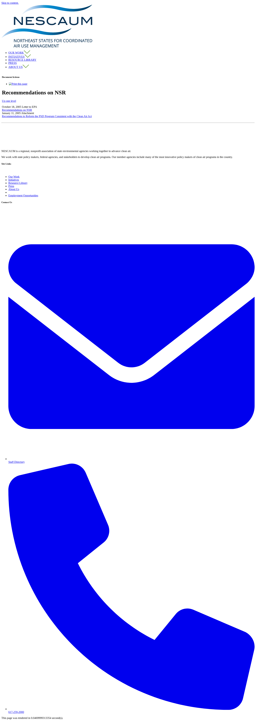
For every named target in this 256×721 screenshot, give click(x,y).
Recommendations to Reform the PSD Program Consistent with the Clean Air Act (47, 116)
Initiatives (13, 179)
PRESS (12, 62)
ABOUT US (15, 66)
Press (11, 186)
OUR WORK (16, 52)
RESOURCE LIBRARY (22, 59)
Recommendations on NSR (17, 109)
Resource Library (18, 182)
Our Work (14, 176)
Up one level (9, 100)
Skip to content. (10, 2)
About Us (13, 189)
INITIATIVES (16, 56)
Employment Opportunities (23, 195)
